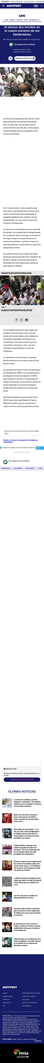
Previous (4, 289)
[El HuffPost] (14, 5)
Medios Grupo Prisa (22, 1057)
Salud (6, 20)
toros (40, 468)
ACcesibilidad (26, 1006)
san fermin (30, 468)
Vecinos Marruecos (16, 1)
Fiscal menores (29, 1)
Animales (12, 20)
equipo (5, 993)
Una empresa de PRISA (22, 1052)
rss (4, 1006)
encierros (18, 468)
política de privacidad (29, 1002)
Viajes (26, 20)
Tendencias (6, 468)
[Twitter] (21, 320)
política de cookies (28, 996)
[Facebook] (16, 320)
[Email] (27, 320)
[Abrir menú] (3, 6)
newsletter (7, 1002)
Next (40, 289)
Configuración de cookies (31, 993)
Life (22, 16)
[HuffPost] (10, 987)
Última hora (36, 6)
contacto (6, 999)
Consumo (19, 20)
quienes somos (8, 996)
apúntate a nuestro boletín (22, 780)
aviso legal (26, 999)
